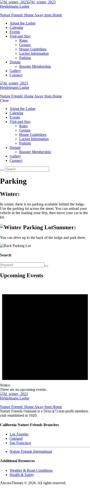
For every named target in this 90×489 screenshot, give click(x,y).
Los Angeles (19, 434)
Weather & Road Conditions (31, 470)
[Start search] (2, 170)
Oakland (16, 438)
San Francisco (20, 443)
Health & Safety (22, 475)
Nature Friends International (31, 451)
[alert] (45, 338)
